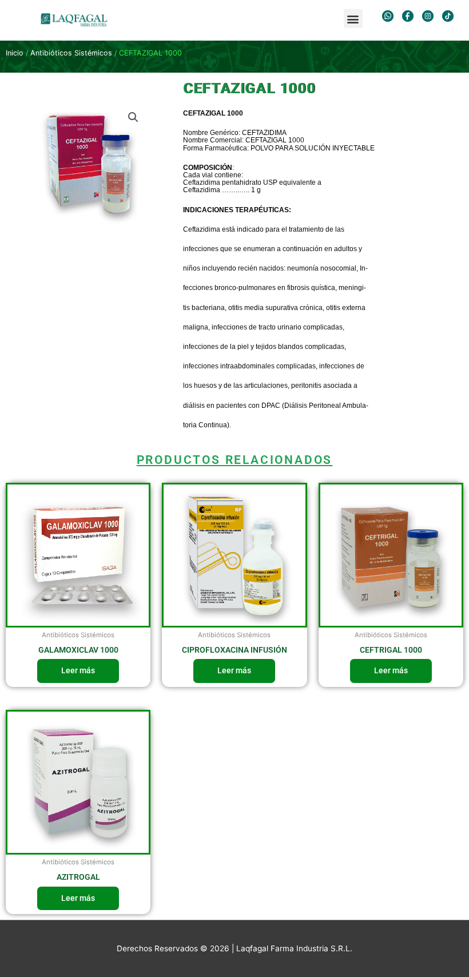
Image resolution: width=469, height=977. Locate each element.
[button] (353, 18)
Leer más (78, 670)
